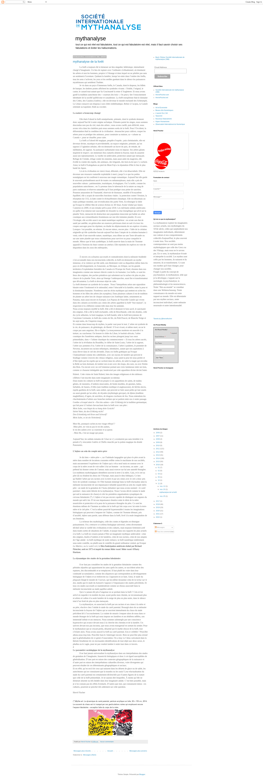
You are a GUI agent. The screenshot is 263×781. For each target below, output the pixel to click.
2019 (158, 507)
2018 (158, 504)
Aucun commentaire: (107, 741)
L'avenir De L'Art (161, 113)
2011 (158, 449)
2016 (158, 465)
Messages (161, 527)
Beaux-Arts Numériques (164, 110)
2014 (158, 458)
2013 (158, 455)
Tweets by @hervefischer (162, 319)
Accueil (110, 751)
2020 (158, 511)
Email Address (161, 67)
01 (159, 467)
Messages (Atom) (89, 755)
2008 (158, 439)
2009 (158, 442)
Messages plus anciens (138, 751)
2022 (158, 517)
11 (159, 483)
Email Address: (159, 336)
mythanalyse (90, 38)
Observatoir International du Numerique (170, 124)
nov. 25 (163, 496)
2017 (158, 501)
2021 (158, 514)
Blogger (142, 774)
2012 (158, 452)
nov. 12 (163, 486)
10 (159, 480)
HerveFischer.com (162, 95)
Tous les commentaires (165, 532)
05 (159, 477)
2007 (158, 436)
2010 (158, 445)
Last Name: (158, 350)
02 (159, 471)
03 (159, 474)
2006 (158, 433)
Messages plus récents (82, 751)
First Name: (158, 343)
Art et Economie (161, 108)
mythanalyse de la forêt (88, 61)
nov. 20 (163, 489)
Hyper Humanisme (162, 121)
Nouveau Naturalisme (163, 119)
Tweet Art (158, 116)
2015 (158, 461)
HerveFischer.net (161, 98)
